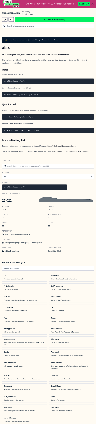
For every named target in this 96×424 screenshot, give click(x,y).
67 (3, 218)
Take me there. (52, 40)
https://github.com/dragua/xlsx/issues (61, 146)
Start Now (83, 4)
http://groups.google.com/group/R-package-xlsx (70, 151)
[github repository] (11, 19)
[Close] (92, 3)
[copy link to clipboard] (4, 166)
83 (3, 226)
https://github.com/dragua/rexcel (17, 234)
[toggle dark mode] (5, 19)
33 (49, 226)
